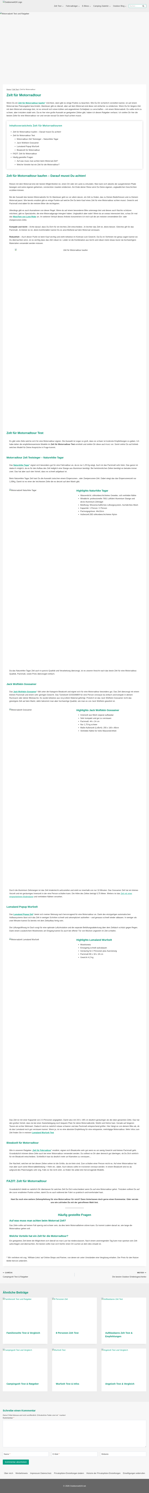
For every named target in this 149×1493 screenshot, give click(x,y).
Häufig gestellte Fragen (23, 157)
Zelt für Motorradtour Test (24, 135)
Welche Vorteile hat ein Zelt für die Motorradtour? (38, 164)
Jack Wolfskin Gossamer (28, 143)
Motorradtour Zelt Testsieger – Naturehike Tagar (37, 139)
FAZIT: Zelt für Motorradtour (25, 154)
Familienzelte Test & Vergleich (23, 1333)
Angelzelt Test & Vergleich (119, 1384)
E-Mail (56, 1454)
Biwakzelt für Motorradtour (28, 150)
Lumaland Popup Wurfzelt (28, 146)
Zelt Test (15, 89)
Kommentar (8, 1418)
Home (9, 89)
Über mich (8, 1473)
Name (7, 1454)
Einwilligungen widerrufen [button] (134, 1473)
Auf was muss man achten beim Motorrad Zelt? (37, 161)
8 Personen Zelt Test (67, 1333)
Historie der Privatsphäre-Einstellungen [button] (103, 1473)
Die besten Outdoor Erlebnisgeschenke (129, 1275)
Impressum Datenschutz (40, 1473)
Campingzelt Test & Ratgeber (15, 1275)
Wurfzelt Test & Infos (67, 1384)
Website (104, 1454)
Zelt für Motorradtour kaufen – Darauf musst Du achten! (37, 132)
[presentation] (25, 1312)
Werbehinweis (21, 1473)
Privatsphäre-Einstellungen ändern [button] (69, 1473)
